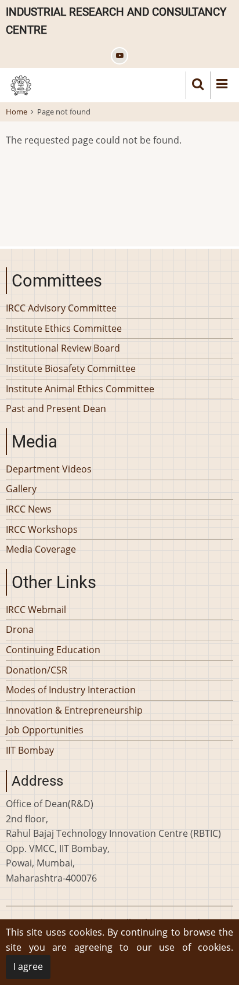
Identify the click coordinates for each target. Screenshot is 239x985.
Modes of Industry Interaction (71, 689)
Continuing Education (53, 649)
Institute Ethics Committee (64, 328)
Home (16, 111)
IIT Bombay (30, 750)
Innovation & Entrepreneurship (74, 710)
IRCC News (29, 509)
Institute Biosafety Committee (71, 368)
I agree (28, 966)
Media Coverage (41, 549)
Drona (20, 629)
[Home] (21, 84)
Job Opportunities (45, 729)
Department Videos (49, 469)
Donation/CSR (36, 670)
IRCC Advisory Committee (61, 308)
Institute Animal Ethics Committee (80, 388)
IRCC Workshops (42, 529)
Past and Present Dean (56, 408)
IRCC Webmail (36, 609)
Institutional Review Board (63, 348)
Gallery (21, 488)
